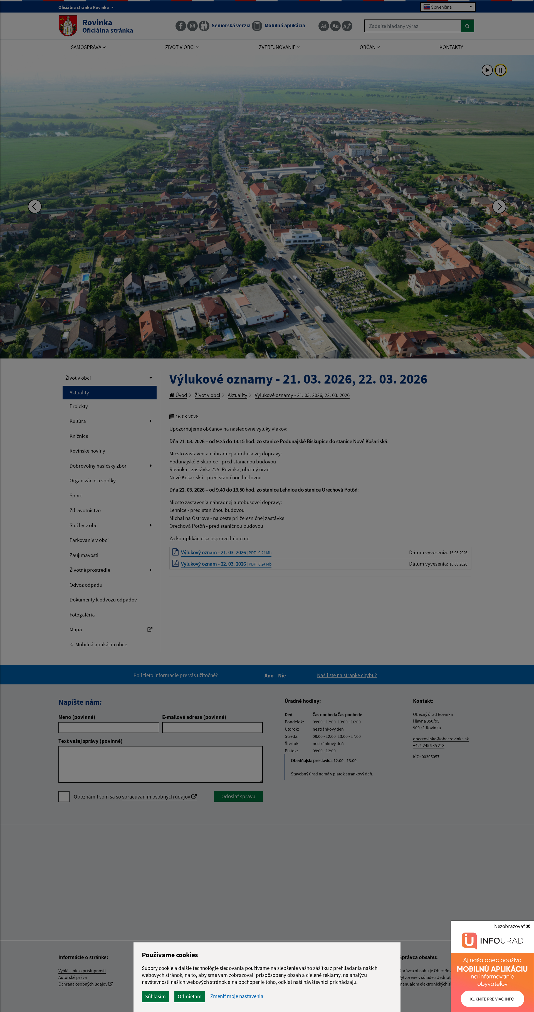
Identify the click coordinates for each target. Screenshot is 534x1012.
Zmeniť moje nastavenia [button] (236, 996)
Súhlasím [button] (155, 996)
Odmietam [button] (190, 996)
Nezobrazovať (510, 926)
